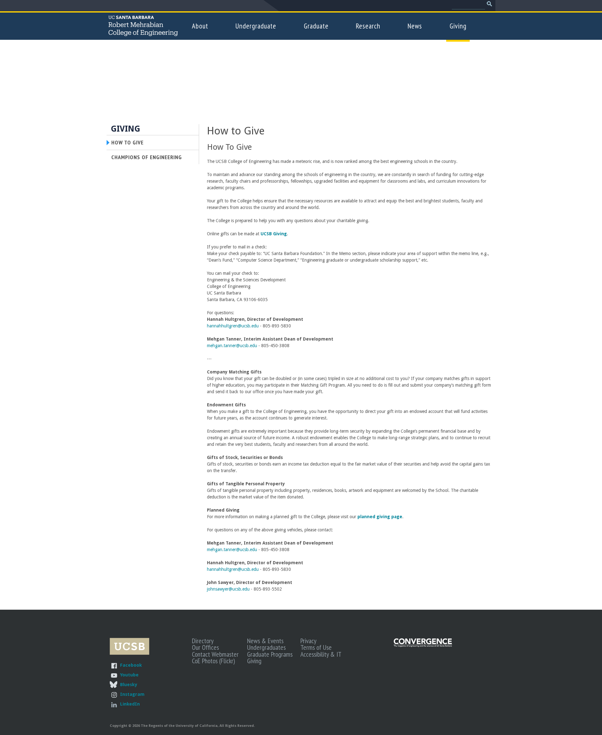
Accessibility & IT (320, 654)
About (200, 25)
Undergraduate (255, 25)
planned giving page (379, 516)
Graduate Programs (270, 654)
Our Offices (205, 647)
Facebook (131, 665)
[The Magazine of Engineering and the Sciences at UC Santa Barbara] (423, 645)
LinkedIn (130, 703)
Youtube (129, 674)
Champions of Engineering (146, 157)
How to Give (127, 142)
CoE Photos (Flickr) (213, 660)
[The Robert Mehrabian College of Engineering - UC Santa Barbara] (143, 33)
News (415, 25)
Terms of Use (316, 647)
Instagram (132, 694)
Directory (203, 640)
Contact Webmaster (215, 654)
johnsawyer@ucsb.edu (228, 589)
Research (368, 25)
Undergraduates (266, 647)
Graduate (316, 25)
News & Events (265, 640)
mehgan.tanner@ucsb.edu (232, 345)
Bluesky (128, 684)
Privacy (308, 640)
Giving (458, 25)
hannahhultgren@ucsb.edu (233, 325)
